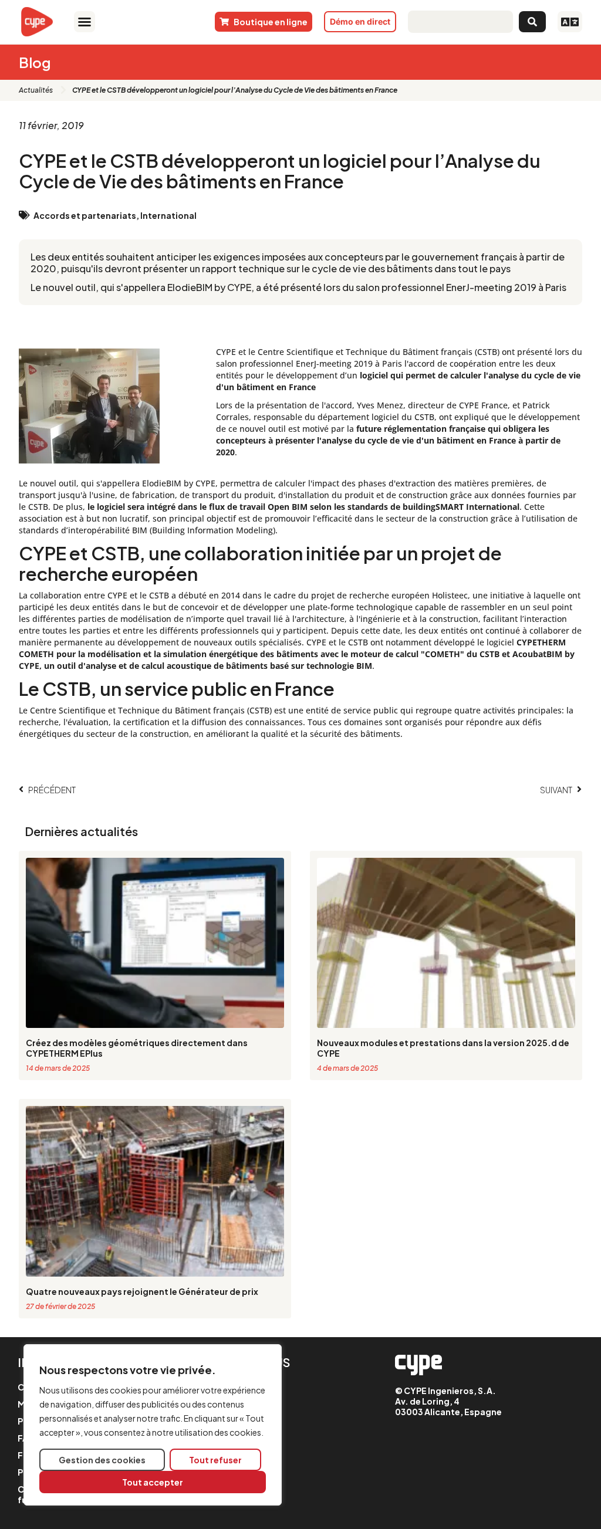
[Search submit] (532, 21)
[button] (84, 21)
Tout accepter (152, 1482)
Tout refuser (215, 1459)
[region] (152, 1425)
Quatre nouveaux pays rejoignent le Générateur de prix (142, 1291)
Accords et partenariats (84, 215)
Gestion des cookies (102, 1459)
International (168, 215)
